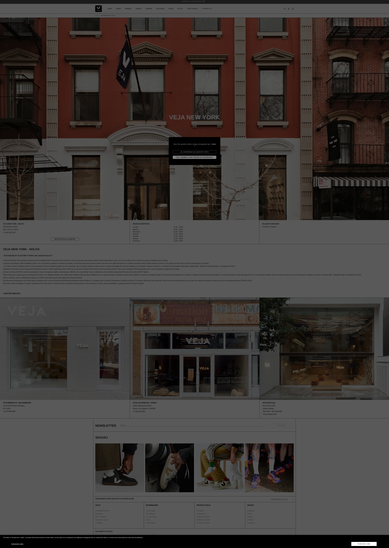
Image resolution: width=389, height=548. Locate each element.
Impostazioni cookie (17, 544)
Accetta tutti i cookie (364, 544)
